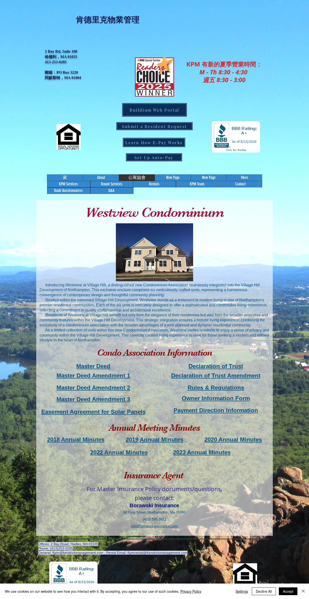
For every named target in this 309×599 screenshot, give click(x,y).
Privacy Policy (190, 591)
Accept (288, 591)
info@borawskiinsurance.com (154, 526)
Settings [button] (242, 591)
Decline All (264, 591)
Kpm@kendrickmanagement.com (77, 553)
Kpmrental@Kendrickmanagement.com (157, 553)
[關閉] (303, 591)
